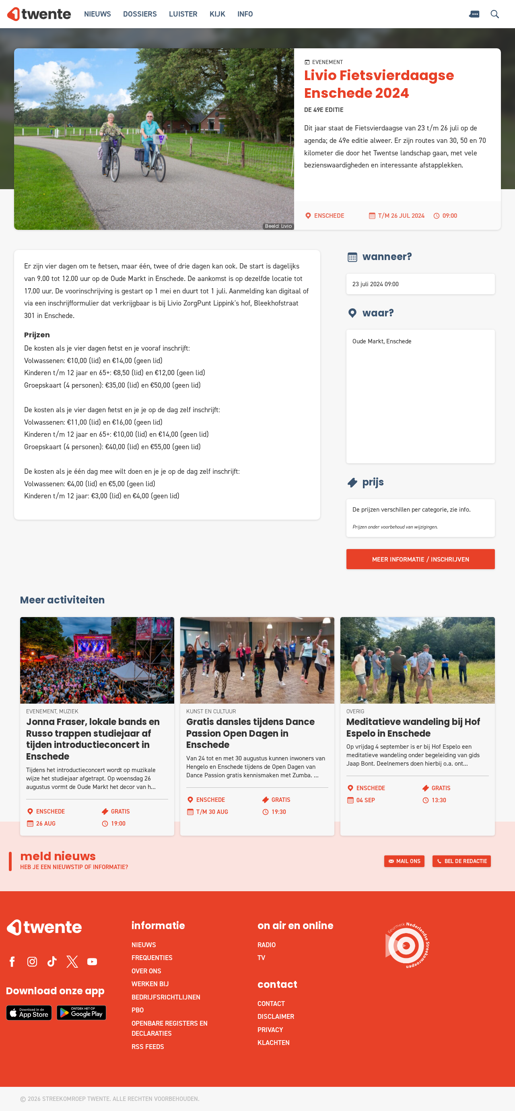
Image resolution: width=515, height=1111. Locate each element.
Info (245, 14)
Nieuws (97, 14)
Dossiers (140, 14)
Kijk (217, 14)
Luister (183, 14)
